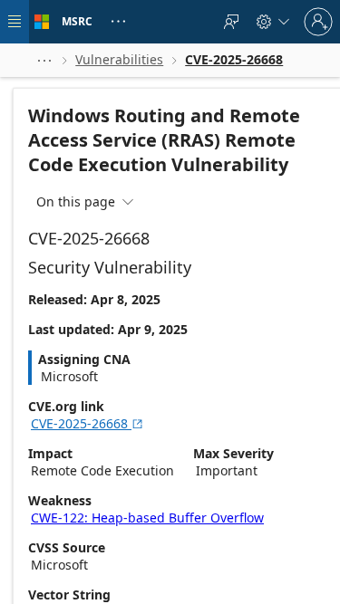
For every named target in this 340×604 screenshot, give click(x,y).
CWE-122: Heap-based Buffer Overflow (147, 517)
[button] (44, 60)
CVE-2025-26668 (87, 423)
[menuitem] (231, 21)
